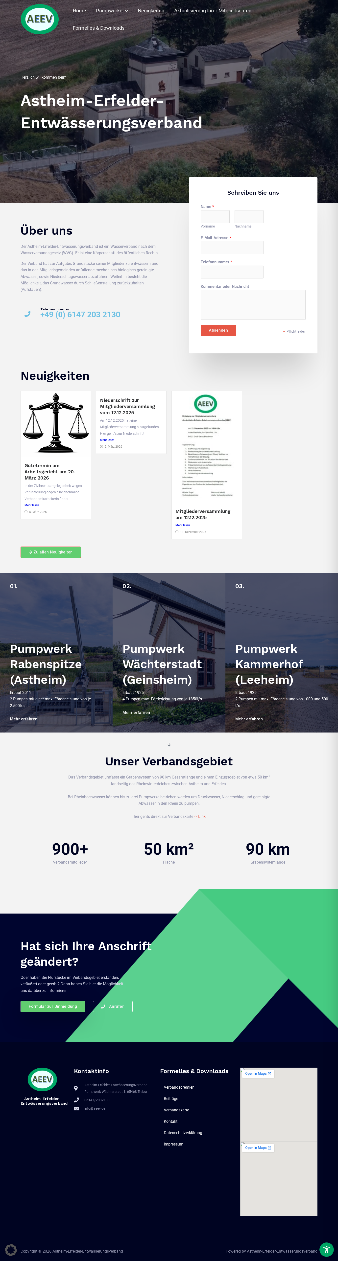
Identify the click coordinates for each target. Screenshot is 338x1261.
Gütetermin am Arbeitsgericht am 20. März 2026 (49, 472)
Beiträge (171, 1098)
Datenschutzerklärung (183, 1132)
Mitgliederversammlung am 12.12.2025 (203, 514)
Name (207, 206)
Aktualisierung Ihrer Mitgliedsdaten (212, 11)
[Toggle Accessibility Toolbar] (326, 1249)
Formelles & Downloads (98, 28)
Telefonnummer (216, 262)
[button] (125, 10)
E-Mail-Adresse (216, 237)
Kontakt (170, 1121)
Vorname (208, 226)
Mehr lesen (31, 505)
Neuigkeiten (151, 11)
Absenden (218, 330)
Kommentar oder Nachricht (225, 286)
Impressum (173, 1144)
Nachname (243, 226)
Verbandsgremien (179, 1087)
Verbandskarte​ (176, 1110)
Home (79, 11)
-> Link (200, 816)
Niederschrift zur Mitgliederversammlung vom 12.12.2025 (127, 406)
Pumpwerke (109, 11)
